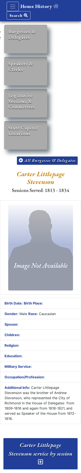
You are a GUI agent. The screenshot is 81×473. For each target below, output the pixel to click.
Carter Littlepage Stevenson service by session (40, 449)
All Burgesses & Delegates (49, 160)
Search (17, 15)
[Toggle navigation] (13, 6)
